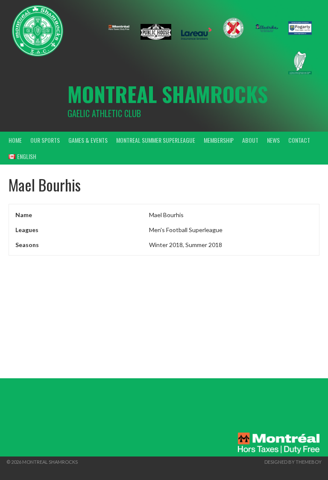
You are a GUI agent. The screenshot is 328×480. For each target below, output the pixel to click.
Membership (219, 139)
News (273, 139)
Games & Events (88, 139)
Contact (299, 139)
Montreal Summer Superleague (155, 139)
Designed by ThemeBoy (293, 462)
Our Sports (45, 139)
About (250, 139)
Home (15, 139)
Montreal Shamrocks (167, 94)
